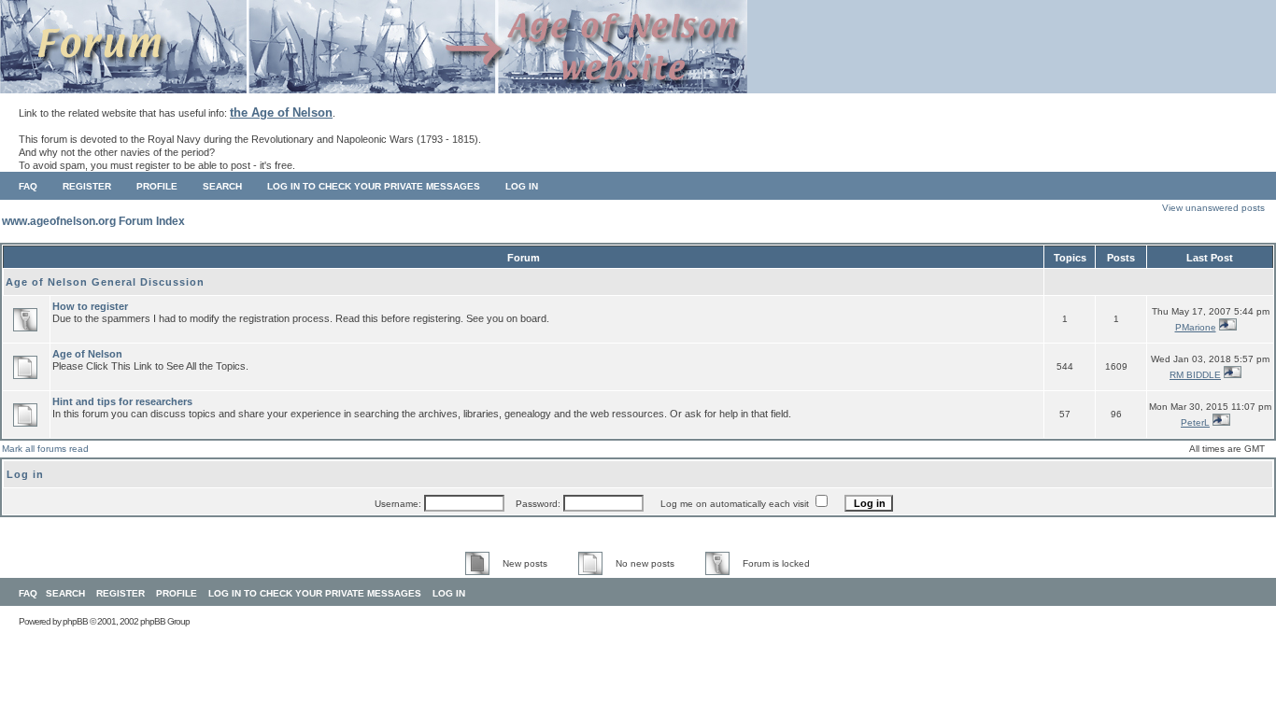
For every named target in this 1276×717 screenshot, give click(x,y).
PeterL (1195, 422)
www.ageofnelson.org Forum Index (93, 221)
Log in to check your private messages (373, 186)
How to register (90, 306)
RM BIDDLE (1195, 375)
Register (87, 186)
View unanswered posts (1213, 208)
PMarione (1195, 327)
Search (222, 186)
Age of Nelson (87, 353)
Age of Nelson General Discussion (105, 282)
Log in (521, 186)
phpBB (75, 621)
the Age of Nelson (281, 112)
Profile (156, 186)
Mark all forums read (45, 448)
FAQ (28, 186)
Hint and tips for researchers (122, 401)
